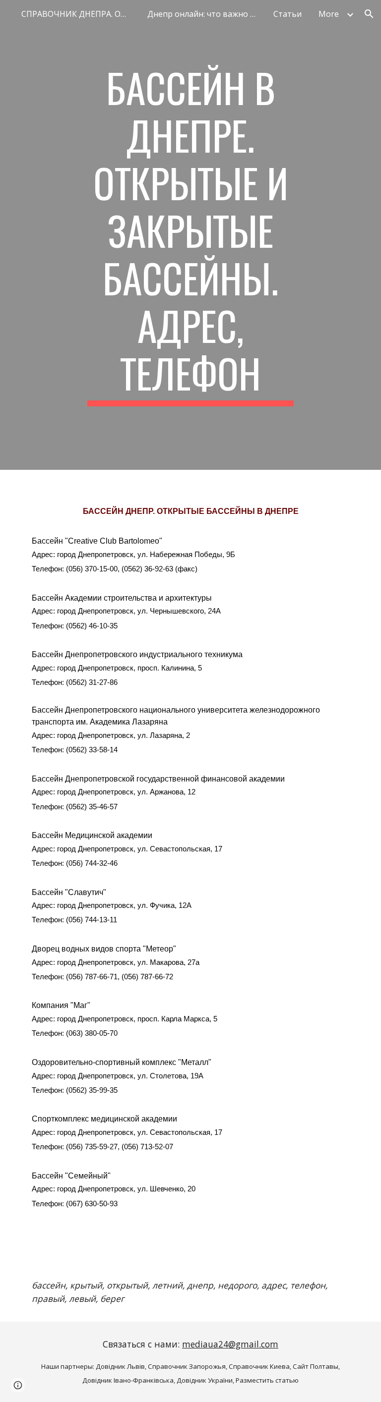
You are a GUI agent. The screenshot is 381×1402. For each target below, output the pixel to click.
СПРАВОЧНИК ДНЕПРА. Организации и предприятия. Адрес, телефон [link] (78, 13)
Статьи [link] (287, 13)
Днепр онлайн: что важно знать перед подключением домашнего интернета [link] (204, 13)
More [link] (328, 13)
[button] (369, 14)
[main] (190, 234)
